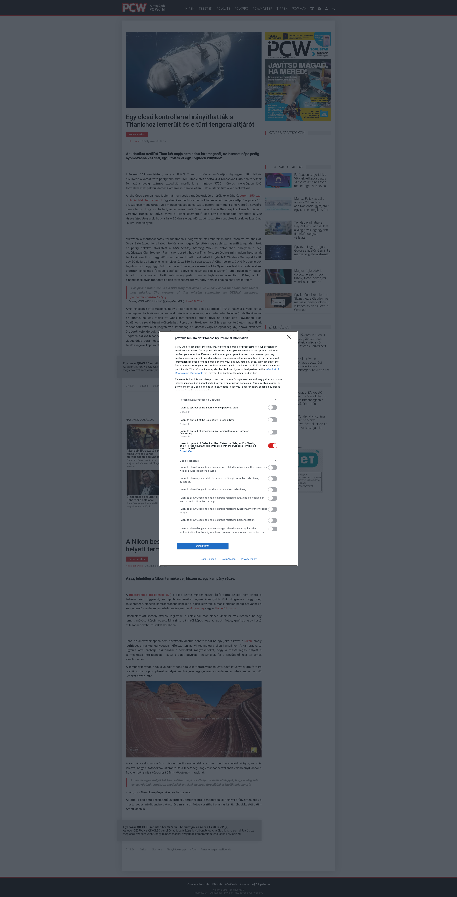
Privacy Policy (249, 558)
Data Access (228, 558)
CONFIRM (202, 546)
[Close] (290, 338)
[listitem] (228, 399)
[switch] (272, 407)
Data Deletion (208, 558)
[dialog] (228, 448)
